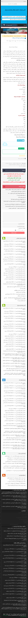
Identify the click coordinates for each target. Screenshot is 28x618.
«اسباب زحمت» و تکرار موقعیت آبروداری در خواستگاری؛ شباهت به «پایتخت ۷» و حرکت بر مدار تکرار (14, 358)
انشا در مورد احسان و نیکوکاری (19, 290)
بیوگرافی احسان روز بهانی (20, 292)
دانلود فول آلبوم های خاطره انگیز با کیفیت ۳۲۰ (16, 193)
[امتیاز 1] (19, 155)
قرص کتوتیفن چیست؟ (21, 300)
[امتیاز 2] (21, 155)
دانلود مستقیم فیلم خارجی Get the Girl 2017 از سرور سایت (14, 275)
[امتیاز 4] (23, 155)
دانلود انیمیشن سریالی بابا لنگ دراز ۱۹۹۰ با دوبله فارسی (15, 456)
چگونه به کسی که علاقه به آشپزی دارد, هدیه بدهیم (16, 286)
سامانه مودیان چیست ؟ (21, 195)
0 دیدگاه (8, 40)
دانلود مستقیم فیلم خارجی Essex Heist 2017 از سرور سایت (14, 340)
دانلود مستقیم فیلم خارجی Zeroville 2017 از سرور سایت (14, 257)
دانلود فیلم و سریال (21, 158)
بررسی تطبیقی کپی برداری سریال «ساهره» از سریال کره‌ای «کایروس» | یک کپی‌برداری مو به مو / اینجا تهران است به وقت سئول (14, 374)
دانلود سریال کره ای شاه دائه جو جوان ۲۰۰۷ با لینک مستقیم (15, 531)
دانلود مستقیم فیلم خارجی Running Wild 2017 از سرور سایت (14, 574)
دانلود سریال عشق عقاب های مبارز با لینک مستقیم (17, 533)
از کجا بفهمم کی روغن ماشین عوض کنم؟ (18, 199)
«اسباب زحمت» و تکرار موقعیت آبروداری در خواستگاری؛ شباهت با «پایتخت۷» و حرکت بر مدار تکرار (14, 361)
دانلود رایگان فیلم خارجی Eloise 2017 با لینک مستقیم (15, 338)
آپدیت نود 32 (24, 514)
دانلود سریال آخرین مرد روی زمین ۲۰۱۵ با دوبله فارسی (15, 461)
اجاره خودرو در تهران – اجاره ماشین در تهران (17, 208)
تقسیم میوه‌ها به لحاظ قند (17, 163)
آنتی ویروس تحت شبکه (14, 524)
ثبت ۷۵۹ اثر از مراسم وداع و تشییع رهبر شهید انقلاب (15, 368)
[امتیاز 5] (24, 155)
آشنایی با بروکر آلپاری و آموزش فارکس (18, 191)
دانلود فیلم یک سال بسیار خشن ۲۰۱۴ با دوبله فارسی (15, 470)
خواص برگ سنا (22, 288)
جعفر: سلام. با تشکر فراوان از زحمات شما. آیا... (17, 479)
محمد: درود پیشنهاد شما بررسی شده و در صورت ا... (16, 481)
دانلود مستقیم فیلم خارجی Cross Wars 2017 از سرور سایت (14, 249)
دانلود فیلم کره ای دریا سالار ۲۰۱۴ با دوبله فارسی (16, 459)
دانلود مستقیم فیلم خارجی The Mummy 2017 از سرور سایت (14, 259)
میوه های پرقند (23, 164)
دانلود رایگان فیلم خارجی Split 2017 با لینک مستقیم (15, 349)
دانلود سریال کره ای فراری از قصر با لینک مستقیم (17, 528)
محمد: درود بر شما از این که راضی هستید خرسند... (16, 485)
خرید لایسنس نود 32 (23, 519)
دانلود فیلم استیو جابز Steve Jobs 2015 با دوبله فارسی (15, 294)
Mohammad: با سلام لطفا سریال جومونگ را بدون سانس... (15, 483)
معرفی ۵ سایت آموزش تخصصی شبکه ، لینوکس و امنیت (15, 189)
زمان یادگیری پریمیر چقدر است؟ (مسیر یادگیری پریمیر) (15, 206)
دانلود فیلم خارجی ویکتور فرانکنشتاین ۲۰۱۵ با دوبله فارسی (14, 466)
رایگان (25, 522)
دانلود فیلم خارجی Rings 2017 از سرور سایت (17, 334)
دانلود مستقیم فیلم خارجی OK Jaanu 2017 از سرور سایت (14, 244)
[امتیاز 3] (22, 155)
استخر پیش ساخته (21, 197)
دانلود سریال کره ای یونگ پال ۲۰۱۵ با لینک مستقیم (16, 536)
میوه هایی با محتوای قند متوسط (14, 164)
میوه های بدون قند (9, 163)
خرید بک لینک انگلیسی (23, 512)
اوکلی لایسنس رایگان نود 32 (21, 517)
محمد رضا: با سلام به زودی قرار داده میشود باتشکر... (16, 478)
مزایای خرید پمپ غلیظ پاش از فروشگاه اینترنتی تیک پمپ (15, 204)
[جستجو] (4, 25)
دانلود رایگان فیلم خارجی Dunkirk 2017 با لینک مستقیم (15, 336)
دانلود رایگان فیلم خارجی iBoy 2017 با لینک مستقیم (15, 277)
